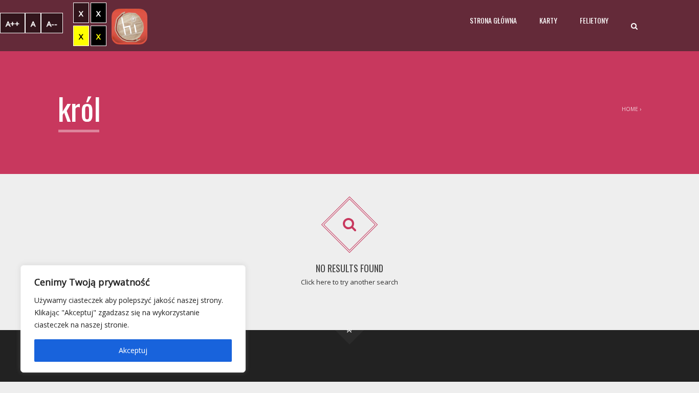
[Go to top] (349, 330)
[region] (133, 319)
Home (630, 109)
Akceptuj (133, 350)
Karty (548, 20)
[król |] (129, 25)
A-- (52, 23)
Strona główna (493, 20)
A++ (12, 23)
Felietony (594, 20)
